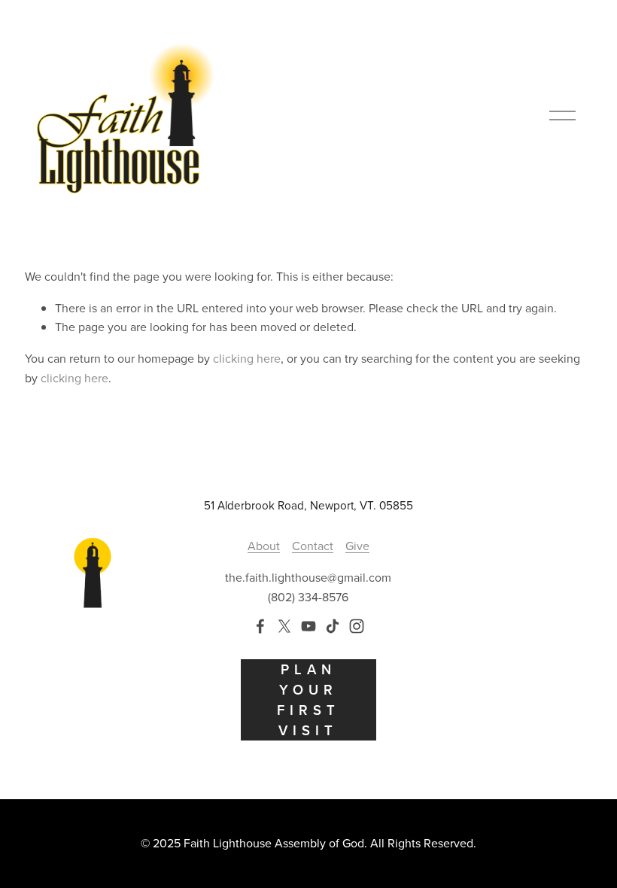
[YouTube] (308, 626)
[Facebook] (260, 626)
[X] (284, 626)
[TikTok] (332, 626)
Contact (312, 545)
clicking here (247, 358)
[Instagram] (356, 626)
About (264, 545)
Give (357, 545)
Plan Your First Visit (308, 700)
